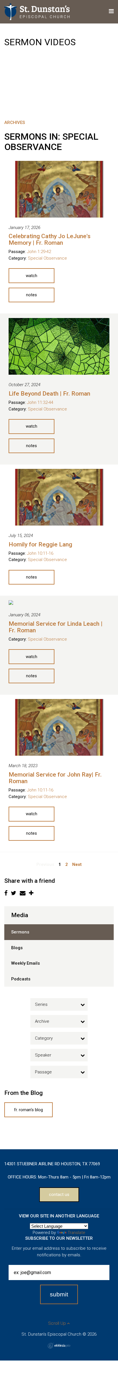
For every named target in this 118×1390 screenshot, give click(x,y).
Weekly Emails (25, 963)
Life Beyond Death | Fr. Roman (49, 393)
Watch (31, 275)
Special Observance (47, 258)
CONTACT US (59, 1194)
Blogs (17, 947)
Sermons (20, 932)
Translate (76, 1232)
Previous (45, 864)
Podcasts (20, 979)
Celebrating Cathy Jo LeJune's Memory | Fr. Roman (50, 239)
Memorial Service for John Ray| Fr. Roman (55, 778)
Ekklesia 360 (59, 1345)
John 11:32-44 (40, 402)
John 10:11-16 (40, 553)
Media (19, 915)
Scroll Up (57, 1323)
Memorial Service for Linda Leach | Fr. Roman (56, 627)
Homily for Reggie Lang (40, 544)
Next (77, 864)
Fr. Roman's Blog (28, 1109)
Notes (31, 294)
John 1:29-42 (39, 251)
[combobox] (59, 1004)
